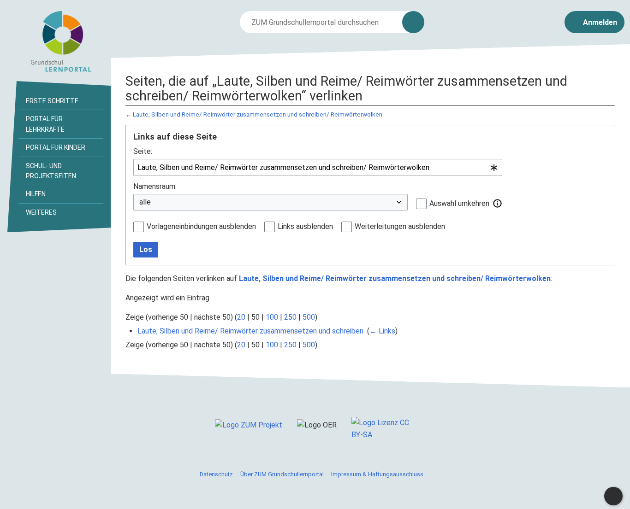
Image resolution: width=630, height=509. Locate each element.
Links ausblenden (305, 226)
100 (272, 317)
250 (290, 317)
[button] (497, 203)
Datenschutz (216, 474)
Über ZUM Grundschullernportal (282, 474)
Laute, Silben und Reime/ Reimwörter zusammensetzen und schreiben (250, 331)
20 (241, 317)
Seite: (142, 151)
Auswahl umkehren (459, 203)
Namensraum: (155, 186)
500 (309, 317)
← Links (382, 331)
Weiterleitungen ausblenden (400, 226)
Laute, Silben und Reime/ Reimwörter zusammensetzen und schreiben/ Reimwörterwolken (257, 114)
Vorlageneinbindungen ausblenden (201, 226)
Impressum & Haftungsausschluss (377, 474)
